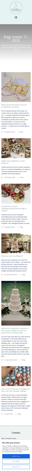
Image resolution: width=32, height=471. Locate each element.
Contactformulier (10, 438)
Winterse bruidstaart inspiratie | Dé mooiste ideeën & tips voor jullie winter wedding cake (15, 330)
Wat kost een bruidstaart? (12, 256)
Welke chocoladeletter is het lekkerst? (13, 162)
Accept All (16, 456)
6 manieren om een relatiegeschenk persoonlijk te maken (14, 208)
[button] (16, 17)
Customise (16, 461)
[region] (16, 455)
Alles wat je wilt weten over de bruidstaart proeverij (13, 106)
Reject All (16, 466)
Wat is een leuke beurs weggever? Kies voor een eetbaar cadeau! (15, 390)
